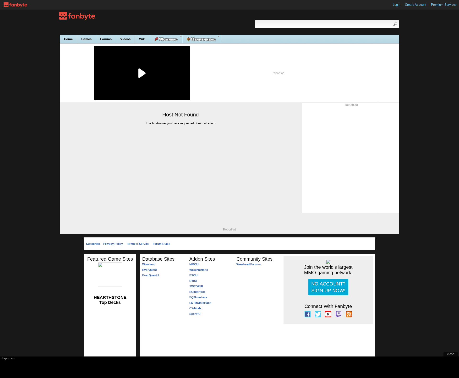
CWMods (195, 308)
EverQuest (149, 270)
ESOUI (193, 275)
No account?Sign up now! (328, 287)
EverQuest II (150, 275)
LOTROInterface (200, 303)
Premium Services (444, 4)
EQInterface (197, 292)
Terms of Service (137, 244)
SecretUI (195, 314)
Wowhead (148, 264)
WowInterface (198, 270)
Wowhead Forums (248, 264)
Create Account (415, 4)
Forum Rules (161, 244)
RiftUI (193, 281)
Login (396, 4)
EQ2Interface (198, 297)
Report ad (278, 73)
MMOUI (194, 264)
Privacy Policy (113, 244)
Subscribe (93, 244)
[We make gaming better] (15, 5)
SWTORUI (196, 286)
